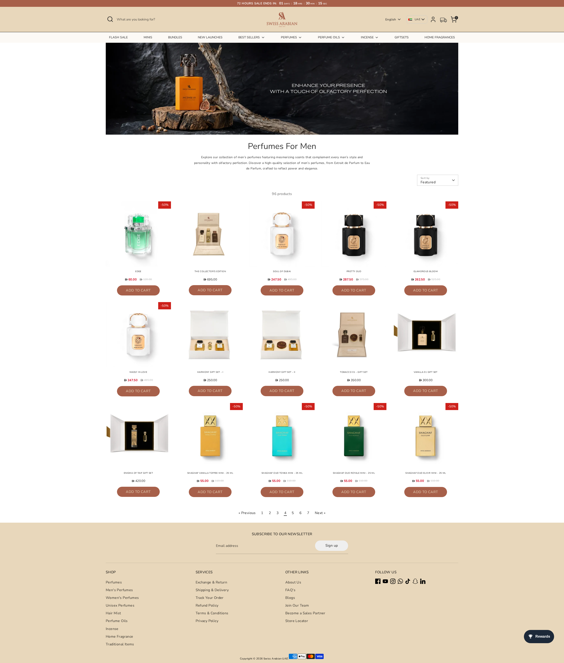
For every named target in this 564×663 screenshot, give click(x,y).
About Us (293, 582)
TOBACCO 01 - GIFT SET (353, 372)
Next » (320, 513)
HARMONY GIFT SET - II (282, 372)
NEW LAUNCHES (210, 37)
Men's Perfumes (119, 590)
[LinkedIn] (422, 581)
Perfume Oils (117, 620)
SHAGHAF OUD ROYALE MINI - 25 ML (354, 473)
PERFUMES (289, 37)
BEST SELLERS (249, 37)
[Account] (433, 19)
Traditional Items (120, 644)
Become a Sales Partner (305, 613)
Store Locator (296, 620)
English (390, 19)
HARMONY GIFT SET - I (210, 372)
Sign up (331, 545)
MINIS (148, 37)
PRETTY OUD (354, 271)
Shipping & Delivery (212, 590)
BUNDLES (175, 37)
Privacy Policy (207, 620)
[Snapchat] (415, 581)
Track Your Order (210, 597)
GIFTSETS (402, 37)
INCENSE (368, 37)
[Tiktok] (407, 581)
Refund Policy (207, 605)
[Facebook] (377, 581)
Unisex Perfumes (120, 605)
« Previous (247, 513)
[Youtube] (385, 581)
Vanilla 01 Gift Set (426, 372)
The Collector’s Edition (210, 271)
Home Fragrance (119, 636)
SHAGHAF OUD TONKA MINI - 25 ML (282, 473)
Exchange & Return (211, 582)
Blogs (290, 597)
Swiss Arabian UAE (275, 658)
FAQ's (290, 590)
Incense (112, 628)
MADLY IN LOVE (138, 372)
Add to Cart (138, 290)
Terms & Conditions (212, 613)
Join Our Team (297, 605)
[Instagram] (392, 581)
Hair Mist (113, 613)
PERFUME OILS (329, 37)
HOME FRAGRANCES (440, 37)
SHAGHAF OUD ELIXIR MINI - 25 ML (425, 473)
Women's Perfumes (122, 597)
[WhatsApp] (400, 581)
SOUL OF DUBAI (282, 271)
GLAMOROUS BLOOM (426, 271)
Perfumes (114, 582)
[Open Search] (110, 19)
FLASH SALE (118, 37)
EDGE (138, 271)
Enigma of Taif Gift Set (138, 473)
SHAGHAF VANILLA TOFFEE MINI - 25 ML (210, 473)
